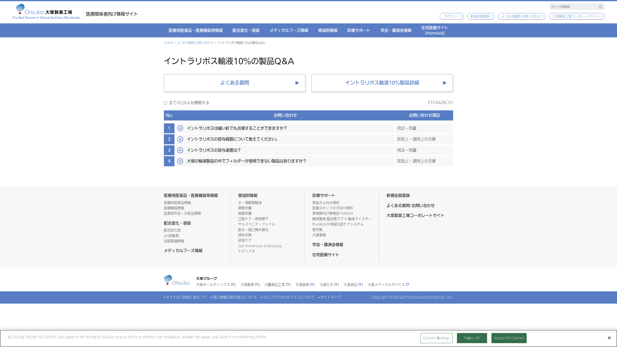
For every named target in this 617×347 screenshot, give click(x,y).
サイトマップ (331, 297)
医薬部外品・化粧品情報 (182, 213)
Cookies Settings (436, 338)
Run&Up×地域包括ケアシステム (338, 224)
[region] (308, 338)
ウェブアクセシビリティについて (288, 297)
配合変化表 (172, 230)
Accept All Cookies (509, 338)
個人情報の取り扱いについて (235, 297)
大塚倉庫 (302, 284)
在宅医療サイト (434, 30)
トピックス (246, 251)
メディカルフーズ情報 (289, 30)
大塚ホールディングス (213, 284)
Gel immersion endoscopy (260, 245)
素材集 (317, 229)
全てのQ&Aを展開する (189, 103)
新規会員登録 (479, 16)
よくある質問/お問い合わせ (521, 16)
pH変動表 (171, 235)
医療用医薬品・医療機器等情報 (196, 30)
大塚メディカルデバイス (386, 284)
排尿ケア (245, 240)
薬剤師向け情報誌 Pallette (332, 213)
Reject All (471, 338)
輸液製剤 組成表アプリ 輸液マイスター (342, 218)
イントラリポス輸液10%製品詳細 (382, 83)
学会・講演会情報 (396, 30)
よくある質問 (234, 83)
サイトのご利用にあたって (186, 297)
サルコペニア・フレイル (256, 224)
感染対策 (245, 235)
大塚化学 (326, 284)
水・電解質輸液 (250, 202)
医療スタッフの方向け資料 (332, 208)
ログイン (450, 16)
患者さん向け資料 (325, 202)
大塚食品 (350, 284)
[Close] (609, 338)
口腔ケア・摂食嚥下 (253, 218)
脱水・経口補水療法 (253, 229)
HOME (168, 43)
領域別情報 (327, 30)
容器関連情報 (174, 241)
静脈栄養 (245, 208)
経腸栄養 (245, 213)
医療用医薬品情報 (177, 202)
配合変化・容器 (246, 30)
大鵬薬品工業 (275, 284)
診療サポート (358, 30)
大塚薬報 (319, 235)
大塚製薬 (247, 284)
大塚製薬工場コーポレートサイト (576, 16)
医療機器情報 (174, 208)
